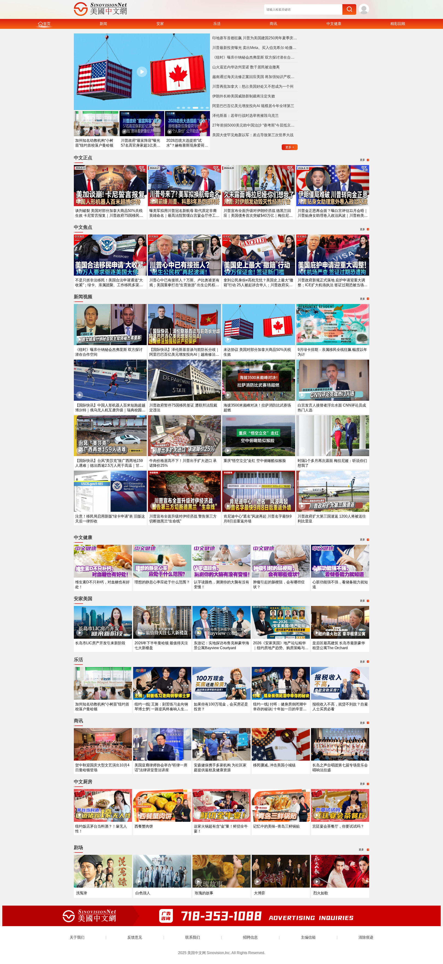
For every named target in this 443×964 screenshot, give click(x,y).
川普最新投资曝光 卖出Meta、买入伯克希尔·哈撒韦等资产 (255, 48)
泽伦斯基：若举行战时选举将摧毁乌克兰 (245, 115)
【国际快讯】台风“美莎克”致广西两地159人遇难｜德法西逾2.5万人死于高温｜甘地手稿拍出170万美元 (109, 465)
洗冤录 (81, 893)
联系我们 (192, 937)
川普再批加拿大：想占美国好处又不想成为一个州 (252, 86)
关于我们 (77, 937)
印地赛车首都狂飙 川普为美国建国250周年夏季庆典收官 (255, 38)
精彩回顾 (397, 24)
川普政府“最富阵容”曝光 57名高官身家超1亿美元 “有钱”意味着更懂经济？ (140, 145)
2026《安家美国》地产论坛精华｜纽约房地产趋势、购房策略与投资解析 (280, 648)
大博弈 (259, 893)
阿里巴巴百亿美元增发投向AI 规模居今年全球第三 (253, 106)
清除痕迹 (366, 937)
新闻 (103, 24)
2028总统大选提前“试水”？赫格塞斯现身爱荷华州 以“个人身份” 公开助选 (187, 145)
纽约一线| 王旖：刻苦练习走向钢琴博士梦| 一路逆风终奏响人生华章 (161, 709)
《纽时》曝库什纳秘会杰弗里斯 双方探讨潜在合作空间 (255, 57)
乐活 (217, 24)
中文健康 (333, 24)
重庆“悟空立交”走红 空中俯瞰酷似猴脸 (255, 461)
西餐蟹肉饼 (144, 826)
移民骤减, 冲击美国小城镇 (274, 765)
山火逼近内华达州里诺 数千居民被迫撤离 (246, 67)
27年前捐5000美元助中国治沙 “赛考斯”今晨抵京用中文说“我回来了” (255, 125)
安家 (160, 24)
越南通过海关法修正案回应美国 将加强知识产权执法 (255, 77)
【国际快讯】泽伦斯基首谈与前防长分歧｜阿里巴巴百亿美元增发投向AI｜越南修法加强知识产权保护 (184, 354)
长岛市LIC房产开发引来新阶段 (100, 643)
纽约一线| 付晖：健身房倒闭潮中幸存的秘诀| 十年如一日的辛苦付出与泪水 (280, 709)
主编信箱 (308, 937)
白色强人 (142, 893)
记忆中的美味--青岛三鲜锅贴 (276, 826)
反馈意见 (134, 937)
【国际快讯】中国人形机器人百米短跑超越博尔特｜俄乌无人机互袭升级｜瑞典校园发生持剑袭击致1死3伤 (110, 410)
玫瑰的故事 (204, 893)
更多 (289, 147)
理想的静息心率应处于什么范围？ (162, 582)
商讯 (273, 24)
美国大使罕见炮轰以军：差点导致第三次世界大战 (252, 135)
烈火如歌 (320, 893)
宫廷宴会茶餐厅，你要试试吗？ (338, 826)
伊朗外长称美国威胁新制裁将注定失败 (243, 96)
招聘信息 (250, 937)
